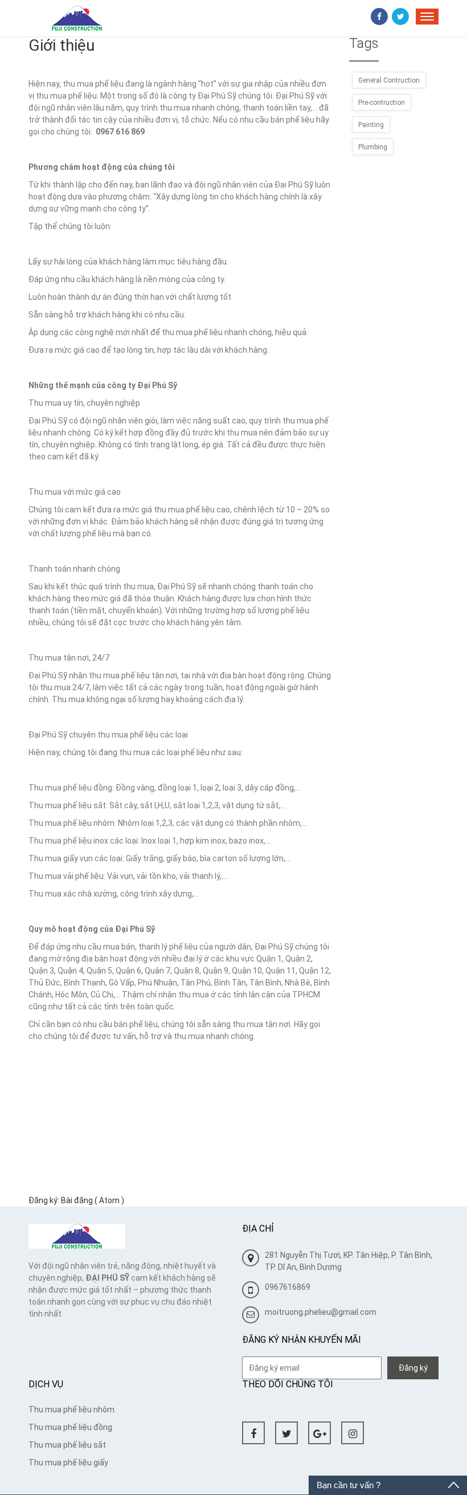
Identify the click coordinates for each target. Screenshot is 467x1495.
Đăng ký (413, 1367)
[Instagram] (352, 1433)
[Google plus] (319, 1433)
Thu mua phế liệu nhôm (71, 1409)
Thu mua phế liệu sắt (67, 1444)
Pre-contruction (381, 103)
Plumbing (372, 147)
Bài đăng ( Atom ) (92, 1200)
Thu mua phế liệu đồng (70, 1427)
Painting (371, 125)
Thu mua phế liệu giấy (68, 1462)
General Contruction (389, 80)
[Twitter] (400, 16)
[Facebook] (379, 16)
